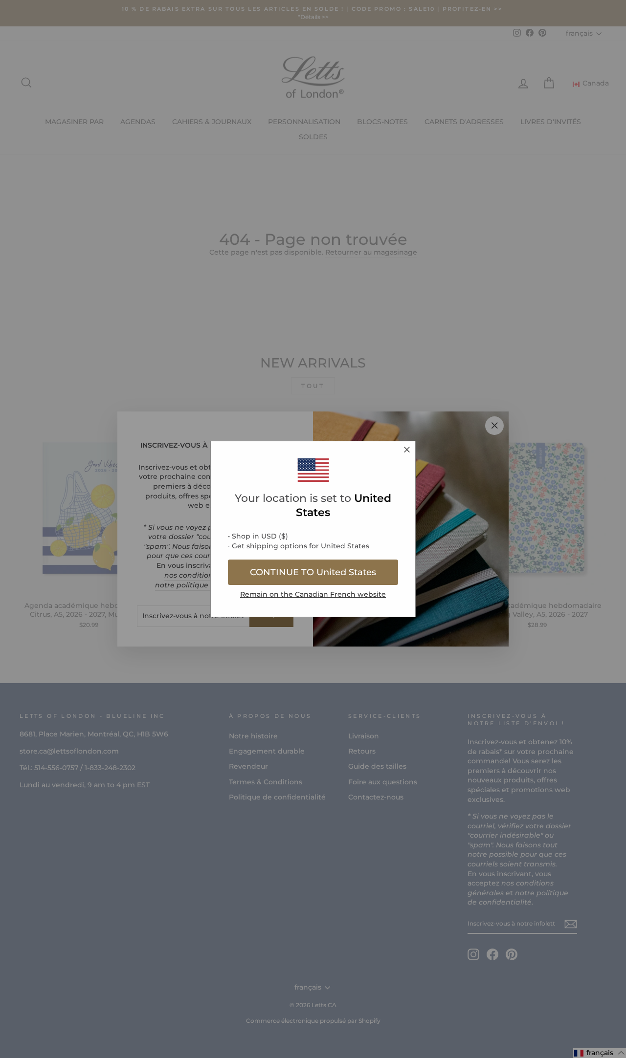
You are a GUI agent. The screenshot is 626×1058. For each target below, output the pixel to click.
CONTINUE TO (313, 572)
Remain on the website (313, 594)
